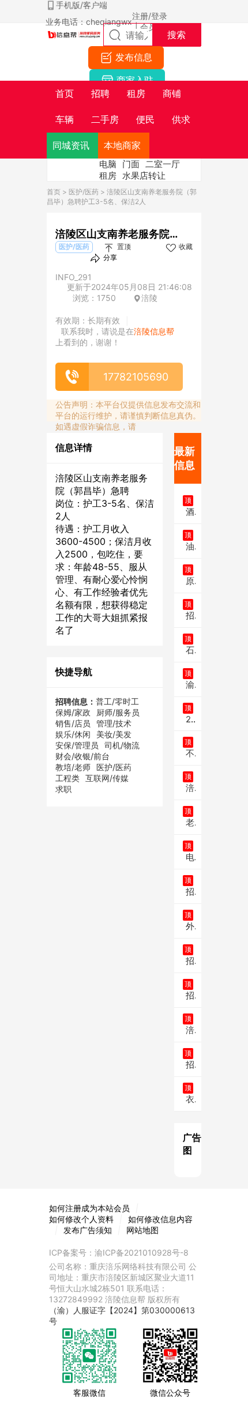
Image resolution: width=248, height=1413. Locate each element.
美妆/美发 (113, 734)
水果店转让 (144, 175)
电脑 (108, 164)
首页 (54, 191)
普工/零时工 (117, 701)
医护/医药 (84, 191)
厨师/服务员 (118, 712)
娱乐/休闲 (73, 734)
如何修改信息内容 (160, 1219)
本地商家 (122, 145)
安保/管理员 (77, 745)
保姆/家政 (73, 712)
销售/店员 (73, 723)
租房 (108, 175)
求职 (63, 789)
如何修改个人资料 (81, 1219)
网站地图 (142, 1230)
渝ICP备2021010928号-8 (142, 1252)
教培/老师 (73, 767)
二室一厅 (162, 164)
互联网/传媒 (107, 778)
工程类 (67, 778)
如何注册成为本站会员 (89, 1208)
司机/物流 (122, 745)
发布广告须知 (87, 1230)
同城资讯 (70, 145)
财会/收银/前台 (82, 756)
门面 (131, 164)
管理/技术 (113, 723)
